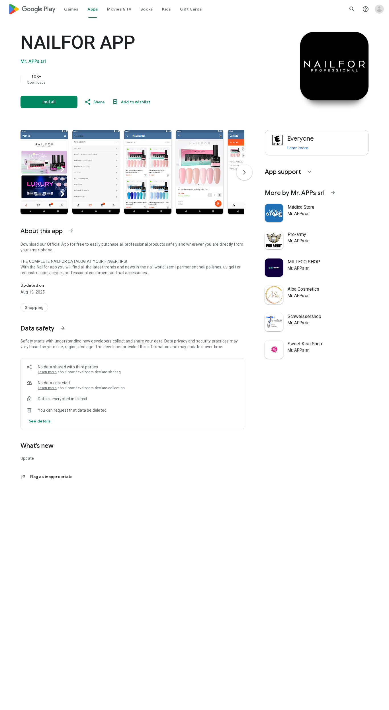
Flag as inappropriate (47, 476)
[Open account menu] (379, 9)
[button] (44, 172)
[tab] (71, 9)
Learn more (47, 372)
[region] (134, 79)
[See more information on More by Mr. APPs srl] (333, 193)
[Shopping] (34, 307)
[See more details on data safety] (39, 421)
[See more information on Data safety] (62, 328)
